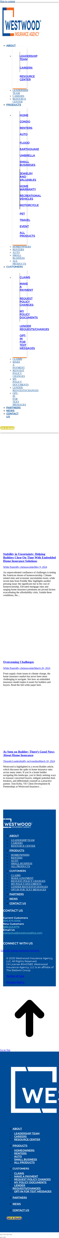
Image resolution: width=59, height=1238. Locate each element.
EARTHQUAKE (29, 149)
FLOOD (25, 142)
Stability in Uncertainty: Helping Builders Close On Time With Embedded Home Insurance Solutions (29, 557)
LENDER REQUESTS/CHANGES (34, 327)
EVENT (24, 226)
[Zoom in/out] (10, 1234)
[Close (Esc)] (1, 1234)
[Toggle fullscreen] (7, 1234)
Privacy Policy (15, 982)
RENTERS (26, 127)
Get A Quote (7, 428)
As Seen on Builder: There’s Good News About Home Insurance (28, 753)
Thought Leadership (13, 761)
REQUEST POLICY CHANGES (27, 301)
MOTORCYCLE (29, 205)
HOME (24, 115)
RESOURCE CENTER (27, 78)
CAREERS (26, 67)
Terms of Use (15, 976)
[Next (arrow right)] (4, 1237)
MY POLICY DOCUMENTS (29, 314)
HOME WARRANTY (28, 188)
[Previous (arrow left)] (1, 1237)
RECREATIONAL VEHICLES (30, 197)
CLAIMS (25, 277)
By (25, 567)
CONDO (25, 121)
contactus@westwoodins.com (22, 932)
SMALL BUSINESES (27, 163)
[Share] (4, 1234)
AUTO (24, 134)
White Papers (9, 567)
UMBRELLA (27, 155)
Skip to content (7, 1)
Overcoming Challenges (18, 662)
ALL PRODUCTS (27, 234)
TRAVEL (25, 220)
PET (22, 213)
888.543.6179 (11, 926)
